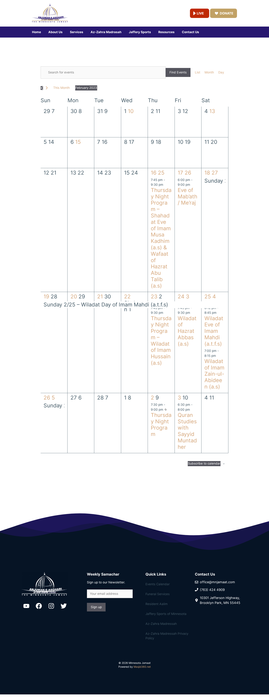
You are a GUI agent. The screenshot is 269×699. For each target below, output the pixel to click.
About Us (55, 32)
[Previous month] (42, 88)
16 (154, 172)
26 (48, 397)
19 (47, 296)
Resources (166, 32)
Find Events (178, 72)
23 (155, 296)
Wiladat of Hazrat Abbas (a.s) (187, 331)
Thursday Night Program (161, 424)
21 (100, 296)
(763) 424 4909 (212, 590)
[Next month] (47, 88)
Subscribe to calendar (204, 463)
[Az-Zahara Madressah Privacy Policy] (163, 607)
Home (36, 32)
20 (74, 296)
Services (76, 32)
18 (208, 172)
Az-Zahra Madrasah (106, 32)
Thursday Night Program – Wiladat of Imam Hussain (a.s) (161, 340)
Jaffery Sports (140, 32)
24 (182, 296)
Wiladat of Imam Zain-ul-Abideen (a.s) (214, 374)
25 (208, 296)
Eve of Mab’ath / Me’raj (187, 196)
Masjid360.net (142, 666)
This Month (61, 88)
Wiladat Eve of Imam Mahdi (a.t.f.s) (213, 331)
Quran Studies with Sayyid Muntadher (187, 431)
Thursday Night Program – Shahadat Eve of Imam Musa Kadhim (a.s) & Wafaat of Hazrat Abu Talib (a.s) (161, 238)
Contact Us (190, 32)
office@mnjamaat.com (217, 582)
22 (127, 296)
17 (181, 172)
